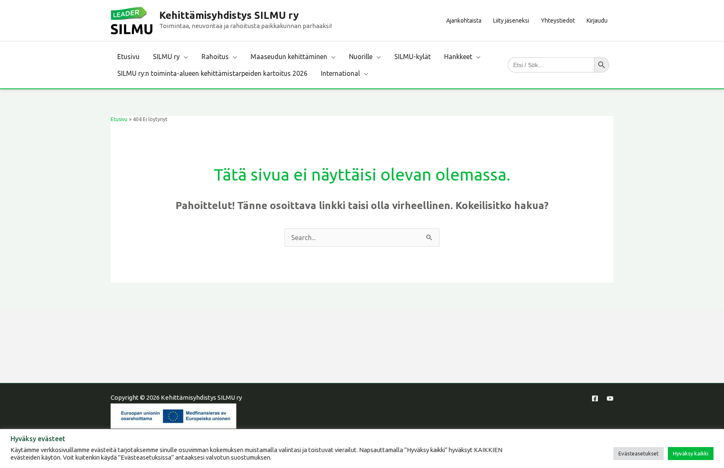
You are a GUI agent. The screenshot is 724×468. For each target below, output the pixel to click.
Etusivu (128, 56)
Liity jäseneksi (511, 20)
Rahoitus (215, 56)
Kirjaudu (597, 20)
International (340, 73)
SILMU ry (166, 56)
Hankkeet (458, 56)
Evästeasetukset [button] (638, 453)
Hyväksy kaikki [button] (690, 453)
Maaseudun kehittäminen (289, 56)
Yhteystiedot (558, 20)
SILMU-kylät (412, 56)
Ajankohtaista (463, 20)
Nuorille (360, 56)
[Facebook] (595, 398)
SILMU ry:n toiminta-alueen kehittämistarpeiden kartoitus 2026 (212, 73)
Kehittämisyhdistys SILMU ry (229, 15)
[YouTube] (610, 398)
